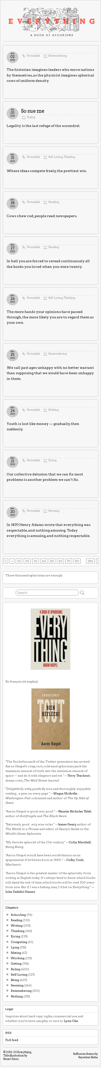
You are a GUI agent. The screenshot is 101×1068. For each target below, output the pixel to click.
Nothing (53, 409)
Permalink (33, 55)
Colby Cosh (74, 860)
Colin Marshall (80, 842)
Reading (53, 202)
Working (18, 958)
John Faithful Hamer (20, 892)
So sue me (32, 111)
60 (60, 561)
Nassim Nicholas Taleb (74, 811)
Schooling (18, 915)
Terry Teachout (78, 775)
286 (90, 561)
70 (69, 561)
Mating (16, 953)
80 (77, 561)
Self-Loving (55, 157)
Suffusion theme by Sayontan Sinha (85, 1055)
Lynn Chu (71, 1021)
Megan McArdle (65, 793)
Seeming (54, 510)
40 (44, 561)
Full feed (11, 1040)
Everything (24, 1052)
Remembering (57, 55)
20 (27, 561)
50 (52, 561)
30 (36, 561)
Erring (52, 460)
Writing (17, 925)
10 (19, 561)
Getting (16, 963)
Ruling (31, 117)
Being (15, 980)
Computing (19, 942)
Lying (15, 947)
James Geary (67, 824)
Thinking (69, 157)
